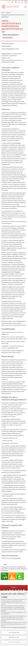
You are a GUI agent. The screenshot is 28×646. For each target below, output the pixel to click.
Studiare (8, 12)
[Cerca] (9, 2)
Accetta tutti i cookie (14, 642)
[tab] (25, 2)
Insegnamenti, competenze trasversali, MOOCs (13, 15)
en (26, 2)
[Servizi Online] (16, 2)
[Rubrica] (12, 2)
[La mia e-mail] (22, 2)
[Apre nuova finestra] (4, 590)
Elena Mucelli (10, 43)
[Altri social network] (24, 590)
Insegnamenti (4, 17)
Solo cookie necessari (14, 632)
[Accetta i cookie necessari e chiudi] (26, 593)
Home (2, 12)
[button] (23, 7)
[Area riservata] (19, 2)
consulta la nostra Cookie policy (19, 627)
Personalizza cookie (14, 637)
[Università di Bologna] (10, 6)
